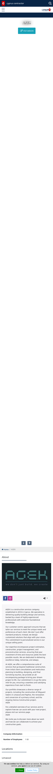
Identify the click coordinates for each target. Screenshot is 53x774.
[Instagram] (10, 598)
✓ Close (20, 770)
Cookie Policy (32, 770)
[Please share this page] (45, 598)
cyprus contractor (15, 3)
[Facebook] (5, 598)
